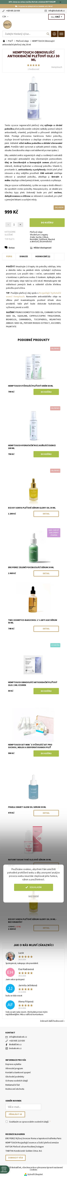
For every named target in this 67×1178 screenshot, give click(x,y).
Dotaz (12, 247)
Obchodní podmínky (14, 1076)
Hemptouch (56, 67)
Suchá (38, 237)
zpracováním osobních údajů (35, 1121)
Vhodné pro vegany (39, 234)
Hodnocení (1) (42, 256)
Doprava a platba (13, 1064)
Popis (9, 256)
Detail (46, 513)
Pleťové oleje (36, 232)
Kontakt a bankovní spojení (18, 1072)
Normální (34, 239)
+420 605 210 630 (13, 10)
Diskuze (24, 256)
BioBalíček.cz (15, 1044)
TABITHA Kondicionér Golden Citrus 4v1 (23, 1150)
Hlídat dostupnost (42, 247)
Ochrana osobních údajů (16, 1080)
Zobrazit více (15, 1157)
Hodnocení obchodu (14, 1089)
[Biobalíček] (33, 25)
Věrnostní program (14, 1068)
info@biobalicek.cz (56, 10)
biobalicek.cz (15, 1048)
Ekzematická (46, 241)
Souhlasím (36, 887)
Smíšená (43, 239)
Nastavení (34, 896)
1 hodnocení (33, 69)
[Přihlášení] (54, 34)
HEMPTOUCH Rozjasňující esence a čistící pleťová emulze (32, 1142)
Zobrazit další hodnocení (51, 1020)
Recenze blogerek (15, 1134)
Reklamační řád (12, 1085)
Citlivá (45, 237)
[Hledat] (48, 34)
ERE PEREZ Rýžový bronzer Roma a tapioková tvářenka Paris (33, 1138)
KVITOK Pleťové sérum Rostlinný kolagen (24, 1146)
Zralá (32, 237)
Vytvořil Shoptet (35, 1174)
